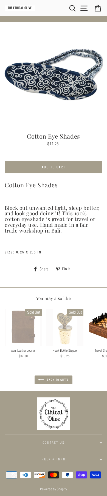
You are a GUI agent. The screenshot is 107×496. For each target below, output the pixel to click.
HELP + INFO (53, 459)
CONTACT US (53, 442)
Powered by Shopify (53, 489)
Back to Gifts (57, 379)
